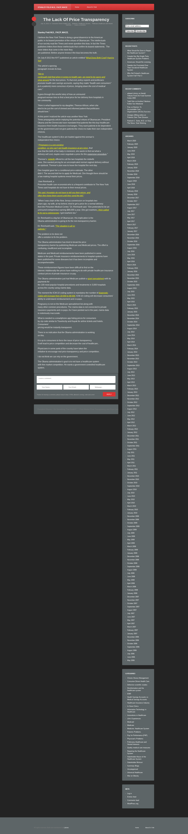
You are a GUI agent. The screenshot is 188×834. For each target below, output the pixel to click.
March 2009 (131, 546)
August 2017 (132, 208)
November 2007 (133, 600)
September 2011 (133, 446)
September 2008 (133, 566)
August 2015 (132, 288)
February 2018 (132, 191)
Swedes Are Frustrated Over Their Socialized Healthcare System (137, 67)
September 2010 (133, 486)
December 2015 (133, 275)
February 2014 (132, 349)
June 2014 (131, 335)
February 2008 (132, 590)
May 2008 (131, 580)
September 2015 (133, 285)
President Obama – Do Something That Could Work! (58, 409)
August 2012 (132, 409)
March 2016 (131, 265)
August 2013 (132, 369)
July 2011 (130, 452)
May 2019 (131, 154)
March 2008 (131, 587)
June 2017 (131, 214)
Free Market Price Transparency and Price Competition (102, 409)
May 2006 (131, 660)
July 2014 (130, 332)
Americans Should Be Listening (139, 62)
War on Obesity (133, 776)
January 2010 (132, 513)
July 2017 (130, 211)
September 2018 (133, 178)
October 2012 (132, 402)
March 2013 (131, 385)
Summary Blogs (133, 766)
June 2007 (131, 617)
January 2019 (132, 168)
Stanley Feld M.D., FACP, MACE (52, 7)
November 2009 (133, 519)
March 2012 (131, 426)
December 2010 (133, 476)
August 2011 (131, 449)
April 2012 (131, 422)
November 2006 (133, 640)
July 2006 (130, 654)
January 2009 (132, 553)
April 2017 (131, 221)
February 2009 (132, 550)
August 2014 (132, 329)
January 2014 (132, 352)
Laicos (66, 827)
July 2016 (130, 251)
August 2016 (132, 248)
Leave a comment (80, 25)
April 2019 (131, 157)
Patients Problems (134, 732)
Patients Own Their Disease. (137, 117)
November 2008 (133, 560)
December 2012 (133, 395)
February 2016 (132, 268)
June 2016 (131, 255)
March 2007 (131, 627)
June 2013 (131, 375)
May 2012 (131, 419)
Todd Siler (131, 101)
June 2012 (131, 416)
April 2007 (131, 623)
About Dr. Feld (92, 7)
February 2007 (132, 630)
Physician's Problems (135, 739)
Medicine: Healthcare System (81, 23)
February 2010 (132, 510)
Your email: (129, 23)
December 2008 (133, 556)
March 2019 (131, 161)
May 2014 (131, 338)
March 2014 (131, 345)
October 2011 (132, 442)
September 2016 (133, 245)
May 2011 (130, 459)
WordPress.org (132, 804)
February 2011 (132, 469)
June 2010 (131, 496)
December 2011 (133, 436)
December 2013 (133, 355)
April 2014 (131, 342)
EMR (129, 694)
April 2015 (131, 302)
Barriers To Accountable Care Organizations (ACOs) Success (139, 109)
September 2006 (133, 647)
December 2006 (133, 637)
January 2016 (132, 271)
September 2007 (133, 607)
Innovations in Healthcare (136, 715)
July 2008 (130, 573)
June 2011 (131, 456)
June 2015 (131, 295)
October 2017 (132, 201)
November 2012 (133, 399)
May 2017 (131, 218)
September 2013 (133, 365)
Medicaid (130, 722)
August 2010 (132, 489)
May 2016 (131, 258)
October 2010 (132, 483)
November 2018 (133, 171)
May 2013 (131, 379)
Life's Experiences (134, 719)
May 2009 (131, 540)
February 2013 (132, 389)
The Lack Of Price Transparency (76, 19)
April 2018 (131, 188)
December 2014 (133, 315)
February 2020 (132, 144)
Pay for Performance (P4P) (137, 735)
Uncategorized (132, 769)
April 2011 (131, 463)
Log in (129, 793)
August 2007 (132, 610)
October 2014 (132, 322)
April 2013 (131, 382)
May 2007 (131, 620)
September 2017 (133, 204)
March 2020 (131, 141)
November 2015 (133, 278)
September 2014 (133, 325)
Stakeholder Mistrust (135, 762)
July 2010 (130, 493)
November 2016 (133, 238)
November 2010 (133, 479)
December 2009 (133, 516)
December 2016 (133, 235)
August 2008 (132, 570)
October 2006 (132, 644)
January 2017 (132, 231)
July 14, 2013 (45, 23)
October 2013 (132, 362)
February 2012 (132, 429)
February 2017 (132, 228)
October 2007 (132, 603)
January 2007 (132, 634)
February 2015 (132, 308)
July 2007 (130, 613)
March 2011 (131, 466)
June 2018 (131, 184)
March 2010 (131, 506)
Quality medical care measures (138, 748)
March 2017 (131, 225)
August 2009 (132, 530)
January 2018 (132, 194)
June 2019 (131, 151)
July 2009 (130, 533)
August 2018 (132, 181)
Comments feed (133, 800)
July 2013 (130, 372)
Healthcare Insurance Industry (138, 703)
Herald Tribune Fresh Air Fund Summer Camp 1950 (139, 95)
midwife (51, 159)
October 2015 (132, 282)
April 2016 (131, 261)
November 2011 (133, 439)
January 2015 (132, 312)
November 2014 (133, 318)
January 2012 (132, 432)
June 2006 (131, 657)
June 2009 (131, 536)
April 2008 (131, 583)
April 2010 (131, 503)
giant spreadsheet (96, 279)
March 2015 (131, 305)
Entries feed (131, 797)
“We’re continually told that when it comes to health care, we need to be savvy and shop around (71, 77)
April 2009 (131, 543)
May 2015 (131, 298)
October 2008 (132, 563)
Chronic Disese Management (138, 678)
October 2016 (132, 241)
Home (77, 7)
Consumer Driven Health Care (61, 23)
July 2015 (130, 292)
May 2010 (131, 499)
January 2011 (132, 473)
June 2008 (131, 576)
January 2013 (132, 392)
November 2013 (133, 359)
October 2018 (132, 174)
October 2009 (132, 523)
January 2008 (132, 593)
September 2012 (133, 406)
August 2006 (132, 650)
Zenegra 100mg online (135, 115)
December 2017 (133, 198)
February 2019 (132, 164)
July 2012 (130, 412)
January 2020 (132, 147)
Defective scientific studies (137, 685)
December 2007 (133, 597)
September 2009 (133, 526)
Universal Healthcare (135, 772)
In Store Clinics (133, 706)
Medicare (130, 725)
